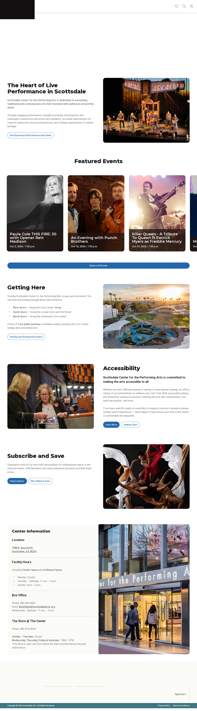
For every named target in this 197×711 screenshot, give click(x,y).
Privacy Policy (164, 706)
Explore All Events (98, 265)
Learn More (111, 424)
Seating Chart (130, 424)
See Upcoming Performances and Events (30, 135)
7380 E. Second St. (22, 547)
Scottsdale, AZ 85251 (24, 551)
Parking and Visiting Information (26, 337)
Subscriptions (17, 481)
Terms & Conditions (181, 706)
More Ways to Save (40, 481)
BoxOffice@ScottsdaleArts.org (37, 606)
